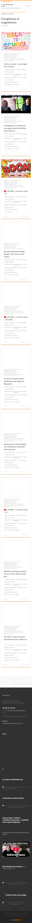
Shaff (6, 89)
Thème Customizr (23, 915)
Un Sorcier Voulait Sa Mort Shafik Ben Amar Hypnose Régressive (14, 381)
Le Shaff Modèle (12, 913)
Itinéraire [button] (4, 712)
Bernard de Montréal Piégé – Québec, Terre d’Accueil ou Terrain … (15, 254)
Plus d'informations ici (14, 867)
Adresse (4, 710)
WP (11, 915)
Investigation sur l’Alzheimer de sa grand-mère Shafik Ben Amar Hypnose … (15, 128)
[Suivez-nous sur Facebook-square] (6, 1)
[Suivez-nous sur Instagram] (10, 1)
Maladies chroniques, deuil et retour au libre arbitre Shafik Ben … (15, 574)
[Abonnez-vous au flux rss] (1, 1)
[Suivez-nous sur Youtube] (4, 1)
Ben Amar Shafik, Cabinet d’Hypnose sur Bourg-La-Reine (13, 702)
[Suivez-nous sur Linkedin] (8, 1)
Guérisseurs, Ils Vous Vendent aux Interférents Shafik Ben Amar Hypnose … (15, 447)
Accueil (3, 12)
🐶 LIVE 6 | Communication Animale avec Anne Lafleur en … (15, 639)
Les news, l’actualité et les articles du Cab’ (15, 12)
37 (18, 679)
